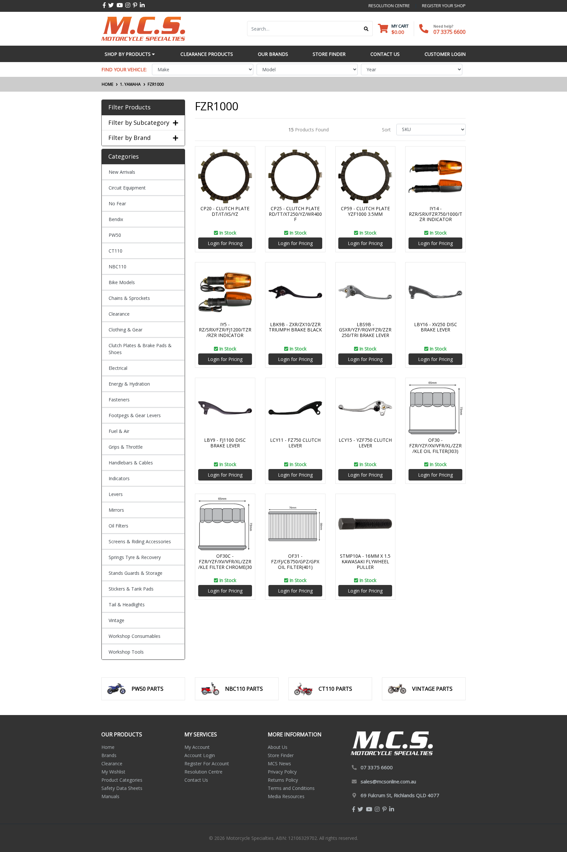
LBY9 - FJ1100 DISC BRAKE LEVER (225, 443)
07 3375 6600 (449, 31)
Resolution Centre (203, 772)
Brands (108, 755)
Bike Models (122, 282)
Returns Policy (283, 780)
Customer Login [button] (445, 54)
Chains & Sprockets (129, 298)
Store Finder (281, 755)
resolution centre (389, 6)
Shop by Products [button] (128, 54)
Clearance (119, 314)
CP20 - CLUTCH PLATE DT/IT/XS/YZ (224, 211)
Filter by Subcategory (138, 122)
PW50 (115, 235)
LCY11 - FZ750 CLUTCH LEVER (295, 443)
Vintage (116, 620)
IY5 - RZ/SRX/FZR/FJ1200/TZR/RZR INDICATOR (225, 330)
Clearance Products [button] (206, 54)
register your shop (444, 6)
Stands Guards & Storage (135, 573)
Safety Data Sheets (121, 788)
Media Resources (286, 796)
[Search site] (366, 28)
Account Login (199, 755)
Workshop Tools (126, 652)
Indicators (119, 478)
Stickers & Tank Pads (131, 589)
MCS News (279, 763)
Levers (116, 494)
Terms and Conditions (291, 788)
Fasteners (119, 399)
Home (108, 747)
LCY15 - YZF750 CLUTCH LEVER (365, 443)
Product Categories (121, 780)
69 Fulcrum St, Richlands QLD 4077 (400, 795)
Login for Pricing (225, 243)
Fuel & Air (119, 431)
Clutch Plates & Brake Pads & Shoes (140, 348)
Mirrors (116, 510)
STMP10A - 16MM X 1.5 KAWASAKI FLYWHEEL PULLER (365, 561)
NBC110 (117, 266)
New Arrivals (122, 172)
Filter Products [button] (129, 107)
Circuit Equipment (127, 188)
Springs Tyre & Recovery (135, 557)
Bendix (116, 219)
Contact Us (196, 780)
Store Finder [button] (329, 54)
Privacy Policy (282, 772)
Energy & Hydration (129, 384)
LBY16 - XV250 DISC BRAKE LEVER (435, 327)
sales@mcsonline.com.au (388, 781)
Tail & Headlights (127, 604)
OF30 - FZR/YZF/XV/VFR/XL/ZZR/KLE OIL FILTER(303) (435, 445)
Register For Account (206, 763)
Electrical (118, 368)
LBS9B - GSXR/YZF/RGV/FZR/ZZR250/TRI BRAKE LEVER (365, 330)
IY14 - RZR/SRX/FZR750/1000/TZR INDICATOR (435, 214)
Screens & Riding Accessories (140, 541)
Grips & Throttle (126, 447)
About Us (277, 747)
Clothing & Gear (125, 329)
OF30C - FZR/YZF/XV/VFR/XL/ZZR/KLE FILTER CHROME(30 (225, 561)
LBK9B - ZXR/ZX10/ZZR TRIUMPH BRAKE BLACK (295, 327)
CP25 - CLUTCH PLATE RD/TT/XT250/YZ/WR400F (295, 214)
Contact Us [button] (385, 54)
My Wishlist (113, 772)
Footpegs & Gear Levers (135, 415)
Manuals (110, 796)
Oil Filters (118, 526)
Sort (386, 129)
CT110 (115, 251)
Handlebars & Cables (131, 463)
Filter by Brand (129, 138)
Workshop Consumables (134, 636)
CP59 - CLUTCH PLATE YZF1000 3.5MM (365, 211)
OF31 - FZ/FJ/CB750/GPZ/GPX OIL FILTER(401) (295, 561)
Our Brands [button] (273, 54)
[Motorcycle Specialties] (143, 28)
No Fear (117, 203)
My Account (197, 747)
